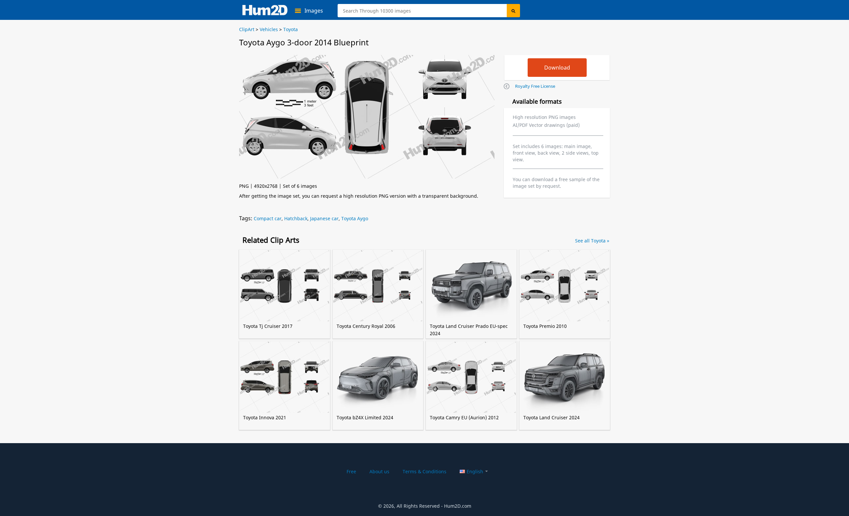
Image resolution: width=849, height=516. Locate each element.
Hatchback (295, 218)
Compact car (268, 218)
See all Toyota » (592, 240)
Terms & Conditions (424, 471)
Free (351, 471)
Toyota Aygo (354, 218)
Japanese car (324, 218)
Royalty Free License (535, 86)
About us (379, 471)
